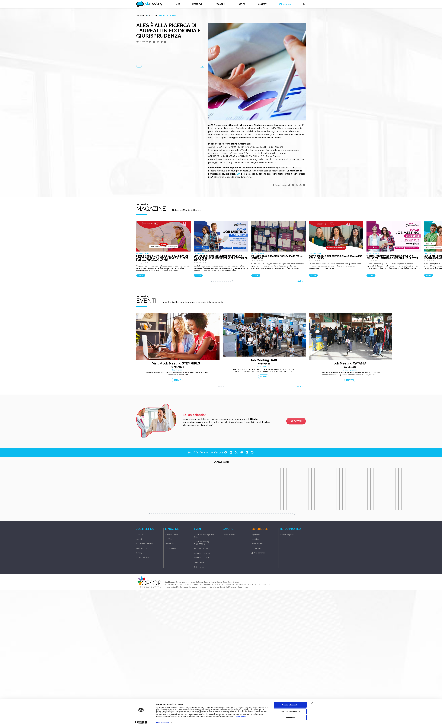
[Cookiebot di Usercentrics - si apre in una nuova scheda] (141, 722)
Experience (256, 535)
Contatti (139, 539)
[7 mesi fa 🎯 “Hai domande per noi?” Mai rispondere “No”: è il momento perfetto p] (286, 489)
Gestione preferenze (289, 711)
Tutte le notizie (170, 548)
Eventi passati (199, 562)
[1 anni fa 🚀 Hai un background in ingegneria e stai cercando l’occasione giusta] (370, 489)
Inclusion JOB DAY (201, 549)
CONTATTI (262, 4)
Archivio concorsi (167, 15)
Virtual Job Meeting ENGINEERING (201, 543)
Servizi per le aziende (144, 544)
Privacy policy (170, 587)
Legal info (224, 587)
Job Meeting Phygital (202, 553)
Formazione (169, 544)
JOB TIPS (241, 4)
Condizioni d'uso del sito (238, 587)
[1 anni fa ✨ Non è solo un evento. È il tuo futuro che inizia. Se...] (398, 489)
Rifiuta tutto (290, 718)
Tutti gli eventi (199, 567)
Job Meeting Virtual (201, 558)
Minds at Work (257, 544)
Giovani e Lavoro (171, 535)
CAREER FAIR (197, 4)
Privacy (139, 553)
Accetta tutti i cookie (290, 705)
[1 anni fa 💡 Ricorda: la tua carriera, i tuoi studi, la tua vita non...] (339, 489)
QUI (238, 174)
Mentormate (256, 548)
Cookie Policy (240, 716)
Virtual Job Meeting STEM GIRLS (204, 536)
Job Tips (168, 539)
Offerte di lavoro (229, 535)
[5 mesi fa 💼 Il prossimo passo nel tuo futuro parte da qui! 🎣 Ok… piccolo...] (283, 489)
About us (139, 535)
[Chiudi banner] (312, 703)
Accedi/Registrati (143, 557)
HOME (177, 4)
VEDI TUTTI (301, 281)
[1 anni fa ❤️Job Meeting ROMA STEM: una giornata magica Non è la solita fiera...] (401, 489)
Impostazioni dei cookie (199, 587)
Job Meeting (141, 15)
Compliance (214, 587)
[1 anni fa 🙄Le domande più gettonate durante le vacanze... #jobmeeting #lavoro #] (342, 489)
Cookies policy (183, 587)
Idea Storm (256, 539)
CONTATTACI (296, 421)
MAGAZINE (220, 4)
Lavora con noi (142, 548)
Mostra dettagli (162, 722)
